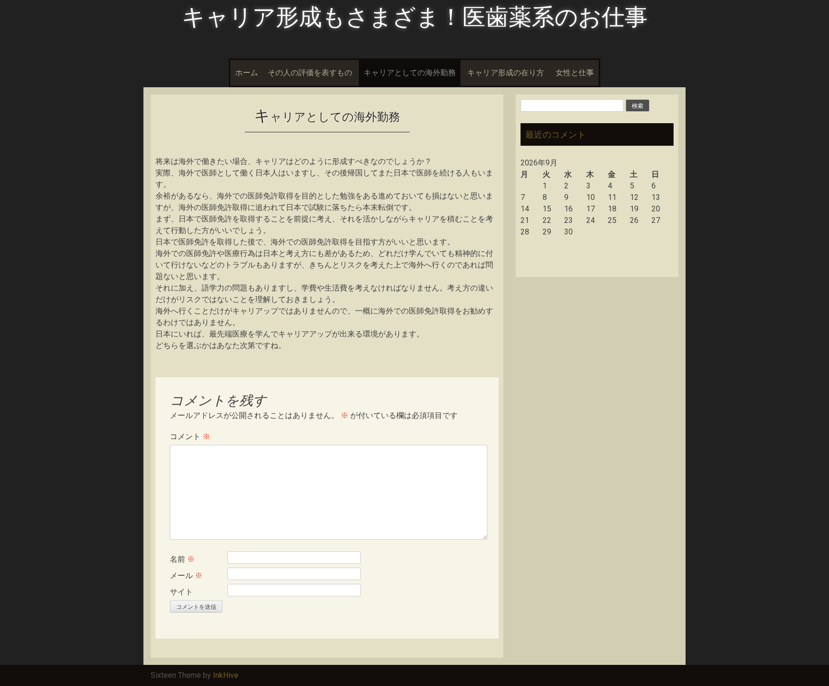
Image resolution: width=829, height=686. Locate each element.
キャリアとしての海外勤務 (410, 72)
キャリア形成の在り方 (505, 72)
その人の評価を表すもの (310, 72)
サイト (181, 591)
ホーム (246, 72)
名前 (182, 559)
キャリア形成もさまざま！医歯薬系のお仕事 (415, 17)
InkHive (225, 675)
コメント (190, 436)
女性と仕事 (575, 72)
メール (186, 575)
